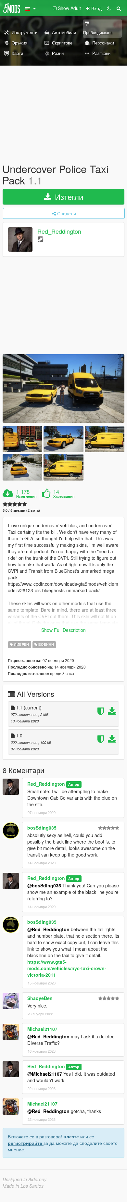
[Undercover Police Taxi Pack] (63, 388)
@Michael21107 (44, 1074)
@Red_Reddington (48, 929)
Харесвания (63, 496)
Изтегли (68, 196)
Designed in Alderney (24, 1179)
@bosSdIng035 (44, 885)
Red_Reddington (59, 231)
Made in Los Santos (23, 1186)
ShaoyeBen (40, 998)
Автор (73, 784)
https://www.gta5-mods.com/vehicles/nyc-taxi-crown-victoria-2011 (66, 968)
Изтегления (26, 496)
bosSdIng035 (42, 827)
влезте (71, 1136)
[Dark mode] (108, 8)
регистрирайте (26, 1143)
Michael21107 (42, 1029)
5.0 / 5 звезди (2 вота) (21, 510)
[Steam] (40, 239)
